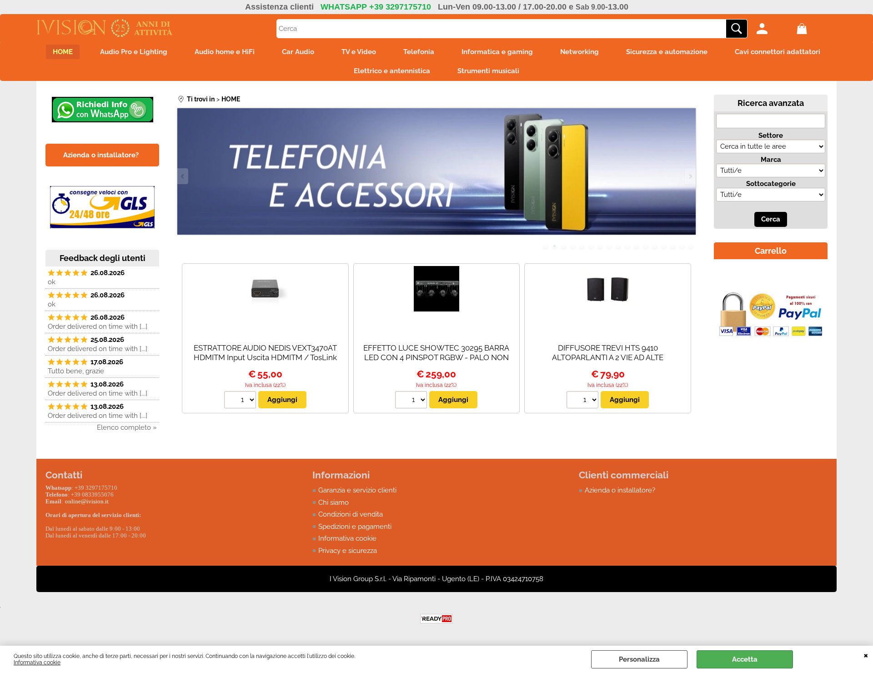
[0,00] (814, 28)
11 (636, 246)
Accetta (745, 659)
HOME (63, 52)
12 (645, 246)
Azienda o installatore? (620, 490)
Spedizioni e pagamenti (354, 526)
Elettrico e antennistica (392, 71)
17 (691, 246)
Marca (771, 160)
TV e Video (358, 52)
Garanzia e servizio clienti (357, 490)
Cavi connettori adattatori (777, 52)
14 (664, 246)
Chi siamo (333, 502)
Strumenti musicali (488, 71)
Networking (579, 52)
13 (655, 246)
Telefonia (418, 52)
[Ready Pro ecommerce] (436, 618)
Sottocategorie (771, 184)
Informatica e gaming (497, 52)
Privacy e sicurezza (347, 551)
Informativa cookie (37, 662)
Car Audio (298, 52)
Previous (183, 176)
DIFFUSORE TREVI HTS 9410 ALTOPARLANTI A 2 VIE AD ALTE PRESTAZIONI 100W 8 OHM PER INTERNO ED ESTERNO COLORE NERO (607, 362)
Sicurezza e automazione (666, 52)
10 (627, 246)
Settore (770, 135)
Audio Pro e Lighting (133, 52)
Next (690, 176)
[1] (241, 401)
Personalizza (639, 659)
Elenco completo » (127, 427)
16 (682, 246)
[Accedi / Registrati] (774, 28)
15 (673, 246)
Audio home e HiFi (225, 52)
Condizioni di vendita (350, 514)
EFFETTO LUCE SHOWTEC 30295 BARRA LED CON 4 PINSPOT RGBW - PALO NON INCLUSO (436, 357)
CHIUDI (865, 654)
